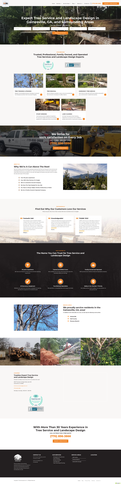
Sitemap (93, 480)
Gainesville (73, 316)
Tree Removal (56, 461)
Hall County (73, 319)
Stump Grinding (57, 460)
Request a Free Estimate (110, 3)
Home (53, 3)
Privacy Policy (87, 480)
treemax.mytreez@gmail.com (20, 385)
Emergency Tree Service (58, 457)
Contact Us (86, 3)
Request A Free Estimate (60, 32)
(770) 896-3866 (96, 3)
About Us (79, 3)
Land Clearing (56, 458)
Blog (73, 3)
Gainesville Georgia (76, 461)
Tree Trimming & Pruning (59, 463)
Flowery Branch (74, 321)
